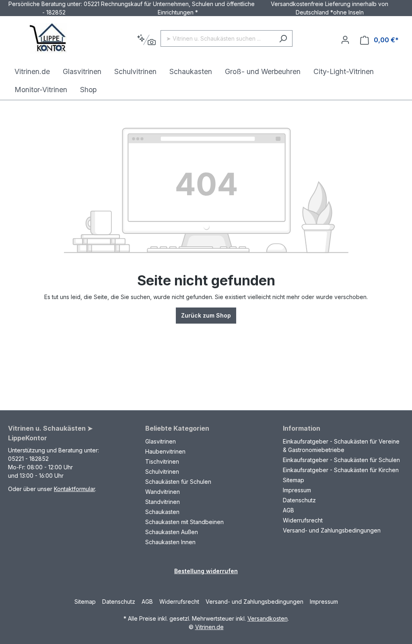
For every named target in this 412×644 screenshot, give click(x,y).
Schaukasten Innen (170, 542)
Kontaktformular (74, 488)
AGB (288, 510)
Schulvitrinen (162, 471)
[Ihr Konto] (345, 40)
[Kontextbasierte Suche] (146, 40)
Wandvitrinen (162, 491)
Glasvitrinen (160, 441)
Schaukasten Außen (171, 531)
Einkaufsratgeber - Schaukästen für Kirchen (341, 469)
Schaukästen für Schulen (178, 481)
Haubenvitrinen (165, 451)
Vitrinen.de (209, 626)
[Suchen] (283, 38)
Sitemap (293, 480)
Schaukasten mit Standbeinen (184, 521)
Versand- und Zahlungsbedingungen (332, 530)
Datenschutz (299, 500)
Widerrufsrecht (303, 520)
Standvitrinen (162, 501)
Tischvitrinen (162, 461)
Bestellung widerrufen (206, 571)
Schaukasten (162, 511)
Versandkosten (267, 618)
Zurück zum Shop (206, 315)
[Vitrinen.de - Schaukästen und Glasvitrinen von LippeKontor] (48, 38)
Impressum (297, 490)
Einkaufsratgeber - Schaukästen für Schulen (341, 459)
